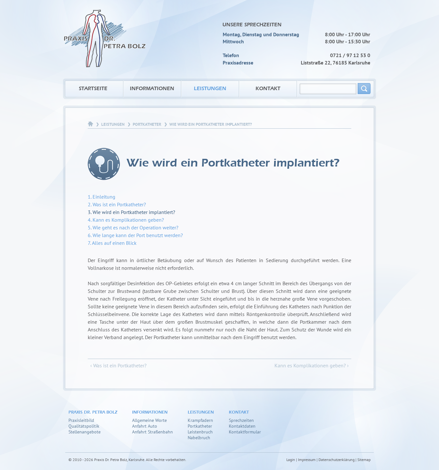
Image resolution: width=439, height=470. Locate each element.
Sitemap (364, 459)
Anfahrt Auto (144, 426)
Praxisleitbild (81, 420)
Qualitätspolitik (83, 426)
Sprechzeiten (241, 420)
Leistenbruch (200, 432)
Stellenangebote (84, 432)
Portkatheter (147, 124)
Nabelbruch (199, 437)
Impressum (307, 459)
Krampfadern (200, 420)
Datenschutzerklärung (336, 459)
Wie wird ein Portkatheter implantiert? (134, 212)
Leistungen (210, 88)
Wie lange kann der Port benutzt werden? (138, 235)
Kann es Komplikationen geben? (128, 220)
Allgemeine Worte (149, 420)
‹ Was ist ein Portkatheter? (118, 365)
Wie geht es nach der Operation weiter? (135, 227)
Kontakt (267, 88)
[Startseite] (105, 33)
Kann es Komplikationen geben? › (311, 365)
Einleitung (104, 196)
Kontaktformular (245, 432)
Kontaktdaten (242, 426)
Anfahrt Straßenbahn (152, 432)
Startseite (93, 88)
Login (290, 459)
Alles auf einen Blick (114, 243)
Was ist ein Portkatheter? (119, 204)
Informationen (152, 88)
